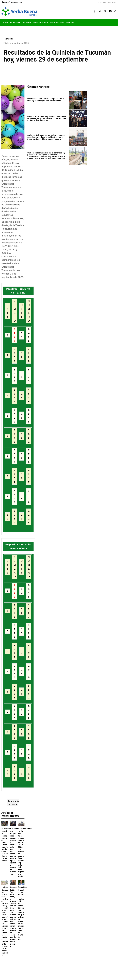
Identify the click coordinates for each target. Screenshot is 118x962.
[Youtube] (110, 11)
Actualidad (6, 828)
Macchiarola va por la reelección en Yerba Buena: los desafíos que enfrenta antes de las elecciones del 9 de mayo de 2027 (21, 915)
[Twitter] (105, 11)
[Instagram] (99, 11)
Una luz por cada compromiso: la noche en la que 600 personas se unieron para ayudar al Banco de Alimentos (13, 852)
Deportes (13, 887)
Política (4, 887)
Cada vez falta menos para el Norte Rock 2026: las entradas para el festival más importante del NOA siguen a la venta (46, 137)
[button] (115, 11)
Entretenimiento (25, 828)
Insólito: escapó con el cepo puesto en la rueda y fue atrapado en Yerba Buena (4, 846)
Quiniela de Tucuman (13, 803)
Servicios (9, 39)
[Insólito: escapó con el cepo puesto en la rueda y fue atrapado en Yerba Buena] (4, 823)
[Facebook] (94, 11)
